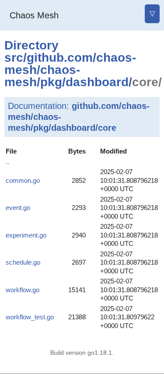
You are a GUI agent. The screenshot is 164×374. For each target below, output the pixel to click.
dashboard (97, 82)
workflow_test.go (30, 317)
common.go (23, 180)
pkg (51, 82)
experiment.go (26, 235)
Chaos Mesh (34, 15)
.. (7, 161)
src (13, 57)
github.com (60, 57)
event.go (18, 207)
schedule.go (23, 262)
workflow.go (22, 290)
